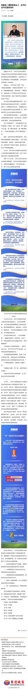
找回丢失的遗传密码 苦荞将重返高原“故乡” (13, 653)
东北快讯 (10, 16)
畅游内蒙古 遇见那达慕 (8, 659)
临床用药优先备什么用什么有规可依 (11, 644)
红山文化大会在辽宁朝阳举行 (9, 662)
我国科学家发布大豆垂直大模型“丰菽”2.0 (13, 642)
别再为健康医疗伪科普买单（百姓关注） (12, 666)
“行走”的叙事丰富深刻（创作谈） (14, 673)
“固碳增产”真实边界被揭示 (9, 651)
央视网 (11, 10)
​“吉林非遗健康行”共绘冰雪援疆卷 (10, 664)
